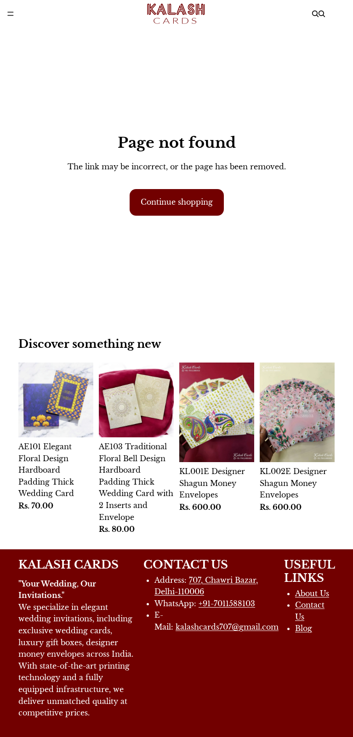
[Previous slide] (189, 412)
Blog (303, 628)
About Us (312, 593)
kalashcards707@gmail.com (227, 626)
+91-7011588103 (227, 603)
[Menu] (10, 13)
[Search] (315, 14)
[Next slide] (244, 412)
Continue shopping (177, 202)
